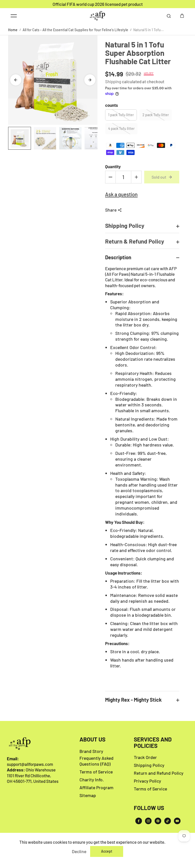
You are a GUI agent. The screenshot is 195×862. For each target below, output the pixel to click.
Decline (79, 851)
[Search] (169, 16)
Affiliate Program (96, 787)
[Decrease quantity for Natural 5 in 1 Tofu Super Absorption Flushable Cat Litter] (110, 177)
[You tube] (177, 821)
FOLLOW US (149, 808)
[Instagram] (148, 821)
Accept (106, 851)
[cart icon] (182, 16)
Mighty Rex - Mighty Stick (133, 700)
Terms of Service (96, 771)
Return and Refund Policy (158, 773)
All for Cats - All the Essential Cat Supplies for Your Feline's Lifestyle (75, 30)
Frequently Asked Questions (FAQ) (96, 761)
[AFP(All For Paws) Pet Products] (97, 16)
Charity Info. (91, 779)
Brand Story (91, 751)
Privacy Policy (147, 781)
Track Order (145, 757)
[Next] (89, 79)
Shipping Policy (149, 765)
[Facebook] (138, 821)
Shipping (113, 81)
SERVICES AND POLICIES (153, 742)
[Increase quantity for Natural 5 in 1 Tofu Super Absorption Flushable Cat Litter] (136, 177)
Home (13, 30)
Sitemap (87, 795)
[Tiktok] (167, 821)
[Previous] (15, 79)
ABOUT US (92, 739)
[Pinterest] (158, 821)
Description (118, 257)
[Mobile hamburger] (13, 15)
